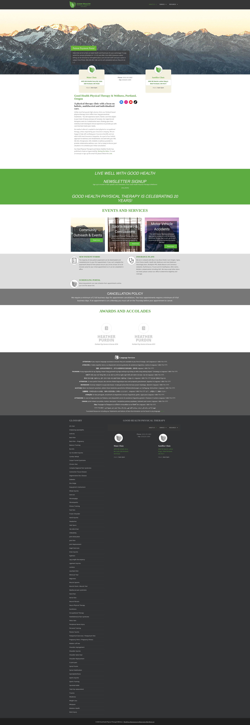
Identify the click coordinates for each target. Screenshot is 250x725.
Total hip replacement (76, 689)
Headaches (73, 521)
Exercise (72, 495)
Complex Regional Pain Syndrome (80, 468)
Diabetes (72, 479)
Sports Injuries (74, 678)
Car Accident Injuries (76, 453)
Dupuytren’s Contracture (77, 487)
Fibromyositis (73, 502)
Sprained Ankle (74, 685)
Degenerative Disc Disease (78, 476)
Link (110, 153)
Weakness (72, 697)
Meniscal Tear (74, 575)
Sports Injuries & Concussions (125, 229)
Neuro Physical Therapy (77, 605)
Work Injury (73, 712)
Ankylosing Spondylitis (76, 430)
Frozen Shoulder (74, 514)
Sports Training (74, 681)
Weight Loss (73, 701)
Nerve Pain (72, 598)
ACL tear (72, 426)
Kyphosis (72, 556)
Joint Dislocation (74, 537)
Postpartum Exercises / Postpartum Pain (82, 636)
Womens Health (74, 708)
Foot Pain (72, 510)
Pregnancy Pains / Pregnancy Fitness (81, 640)
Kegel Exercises (74, 548)
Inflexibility (72, 533)
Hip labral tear (74, 529)
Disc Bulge (72, 483)
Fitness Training (74, 506)
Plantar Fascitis (74, 632)
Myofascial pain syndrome (78, 590)
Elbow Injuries (74, 491)
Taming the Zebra (103, 151)
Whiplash (72, 704)
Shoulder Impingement (76, 647)
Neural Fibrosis (74, 601)
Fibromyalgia (73, 498)
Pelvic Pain (72, 620)
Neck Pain (72, 594)
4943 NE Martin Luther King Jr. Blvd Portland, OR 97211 (158, 82)
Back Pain (72, 437)
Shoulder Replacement (76, 659)
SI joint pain (73, 662)
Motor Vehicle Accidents (162, 226)
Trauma (71, 693)
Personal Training (75, 628)
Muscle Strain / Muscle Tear (78, 586)
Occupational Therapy (76, 613)
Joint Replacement (75, 544)
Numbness (72, 609)
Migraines (72, 579)
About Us (152, 4)
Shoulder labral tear (76, 655)
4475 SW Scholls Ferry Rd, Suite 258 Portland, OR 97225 (91, 82)
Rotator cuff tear (74, 643)
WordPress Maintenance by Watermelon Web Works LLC (139, 722)
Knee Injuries (73, 552)
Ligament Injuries (75, 563)
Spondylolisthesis (75, 674)
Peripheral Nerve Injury (77, 624)
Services (162, 4)
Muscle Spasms (74, 582)
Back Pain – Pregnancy (76, 441)
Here (162, 411)
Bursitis (71, 449)
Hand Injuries (73, 517)
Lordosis (72, 567)
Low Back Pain (74, 571)
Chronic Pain (73, 464)
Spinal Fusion (73, 666)
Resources (172, 4)
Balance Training (74, 445)
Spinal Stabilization (75, 670)
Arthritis (72, 434)
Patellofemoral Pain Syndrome (79, 617)
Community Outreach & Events (88, 232)
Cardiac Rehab (74, 456)
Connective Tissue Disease (78, 472)
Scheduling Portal (89, 280)
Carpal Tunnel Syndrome (77, 460)
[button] (88, 235)
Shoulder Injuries (75, 651)
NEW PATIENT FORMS (89, 257)
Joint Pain (72, 540)
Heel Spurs (72, 525)
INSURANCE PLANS (145, 257)
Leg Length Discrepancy (77, 559)
